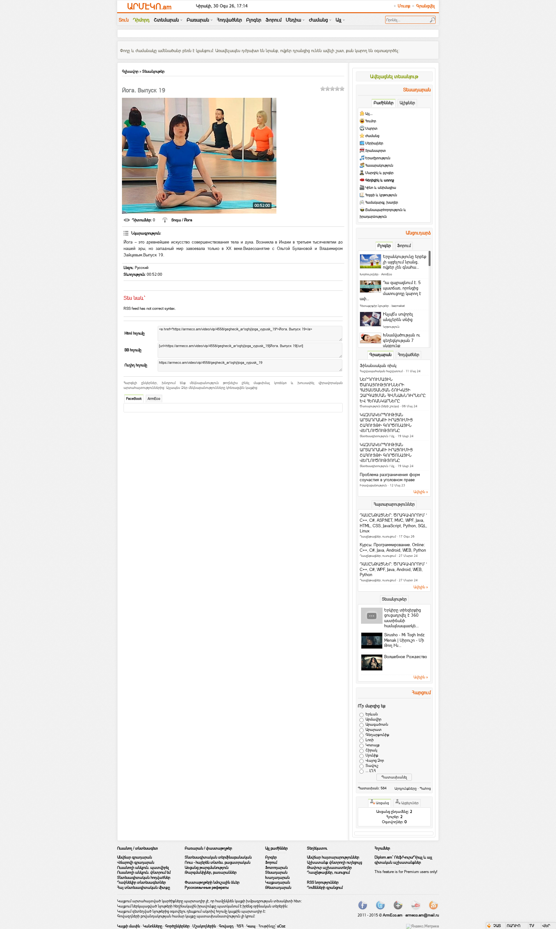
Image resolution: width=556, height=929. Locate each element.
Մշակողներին (204, 926)
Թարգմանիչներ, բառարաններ (210, 872)
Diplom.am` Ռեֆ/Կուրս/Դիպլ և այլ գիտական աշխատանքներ (403, 860)
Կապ (250, 926)
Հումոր (370, 121)
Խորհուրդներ (369, 274)
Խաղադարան (277, 877)
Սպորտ (371, 128)
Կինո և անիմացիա (380, 188)
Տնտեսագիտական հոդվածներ (143, 877)
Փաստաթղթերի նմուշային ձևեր (212, 882)
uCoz (281, 926)
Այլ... (369, 114)
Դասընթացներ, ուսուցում (378, 536)
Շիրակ (371, 750)
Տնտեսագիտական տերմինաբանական (218, 857)
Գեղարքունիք (377, 734)
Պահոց (425, 788)
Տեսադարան (276, 872)
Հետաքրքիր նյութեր (374, 306)
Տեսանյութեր (153, 71)
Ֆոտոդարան (276, 867)
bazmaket (398, 306)
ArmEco (154, 399)
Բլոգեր (271, 857)
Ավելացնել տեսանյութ (394, 76)
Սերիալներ (374, 143)
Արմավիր (373, 719)
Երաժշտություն (377, 158)
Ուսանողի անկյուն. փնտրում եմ (144, 872)
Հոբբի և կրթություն (381, 195)
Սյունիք (372, 755)
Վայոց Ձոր (375, 760)
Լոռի (370, 740)
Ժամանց (372, 136)
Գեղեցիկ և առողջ (379, 180)
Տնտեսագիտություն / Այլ (377, 436)
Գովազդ (226, 926)
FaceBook (134, 399)
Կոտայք (373, 745)
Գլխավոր (130, 71)
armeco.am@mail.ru (422, 915)
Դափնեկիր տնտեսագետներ (141, 882)
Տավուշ (372, 765)
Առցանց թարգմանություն (206, 867)
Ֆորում (271, 862)
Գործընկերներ (177, 926)
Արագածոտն (377, 724)
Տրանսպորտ (375, 151)
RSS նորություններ (322, 882)
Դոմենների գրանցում (325, 887)
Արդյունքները (405, 788)
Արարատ (374, 729)
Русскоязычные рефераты (207, 887)
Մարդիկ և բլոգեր (379, 173)
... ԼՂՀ (371, 770)
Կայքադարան (277, 882)
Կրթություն (391, 326)
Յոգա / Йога (181, 220)
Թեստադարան (278, 887)
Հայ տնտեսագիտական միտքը (143, 887)
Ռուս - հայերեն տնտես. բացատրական (217, 862)
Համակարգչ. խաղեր (381, 202)
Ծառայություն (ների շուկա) (379, 406)
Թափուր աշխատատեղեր (329, 867)
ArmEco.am (393, 915)
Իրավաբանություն (373, 485)
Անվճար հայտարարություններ (333, 857)
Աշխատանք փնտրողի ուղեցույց (334, 862)
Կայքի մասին (128, 926)
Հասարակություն (379, 165)
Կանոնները (152, 926)
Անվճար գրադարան (134, 857)
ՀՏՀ (240, 926)
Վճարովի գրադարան (135, 862)
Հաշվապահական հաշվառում (381, 371)
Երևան (372, 714)
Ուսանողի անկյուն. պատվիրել (143, 867)
